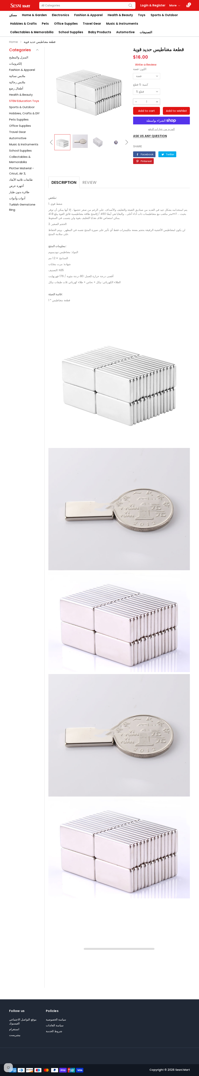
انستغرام (14, 1029)
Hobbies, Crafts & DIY (24, 113)
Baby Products (99, 32)
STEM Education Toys (24, 101)
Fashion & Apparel (88, 15)
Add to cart (146, 111)
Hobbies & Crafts (23, 24)
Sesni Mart (182, 1070)
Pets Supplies (19, 119)
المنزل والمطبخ (18, 57)
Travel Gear (92, 24)
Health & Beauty (120, 15)
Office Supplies (66, 24)
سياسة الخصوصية (56, 1019)
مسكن (13, 15)
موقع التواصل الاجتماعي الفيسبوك (23, 1021)
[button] (51, 142)
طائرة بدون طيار (19, 192)
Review (89, 182)
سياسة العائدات (55, 1025)
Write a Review (145, 64)
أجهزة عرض (16, 186)
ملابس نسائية (17, 76)
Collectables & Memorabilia (31, 32)
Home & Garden (34, 15)
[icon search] (130, 5)
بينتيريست (14, 1035)
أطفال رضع (16, 88)
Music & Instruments (23, 144)
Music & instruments (122, 24)
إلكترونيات (15, 64)
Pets (45, 24)
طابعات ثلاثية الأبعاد (21, 180)
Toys (141, 15)
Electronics (60, 15)
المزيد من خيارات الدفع (161, 129)
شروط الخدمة (54, 1031)
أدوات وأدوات (17, 198)
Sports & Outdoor (164, 15)
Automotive (125, 32)
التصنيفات (146, 32)
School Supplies (70, 32)
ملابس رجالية (17, 82)
